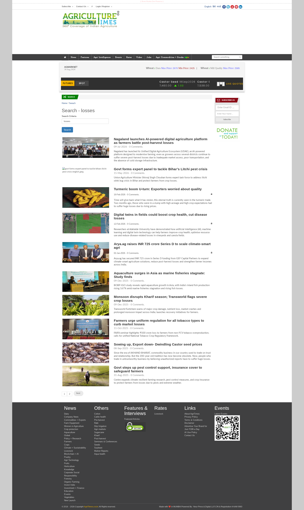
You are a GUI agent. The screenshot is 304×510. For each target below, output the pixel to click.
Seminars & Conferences (105, 441)
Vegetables (69, 497)
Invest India (69, 485)
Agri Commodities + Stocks (170, 57)
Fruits (66, 463)
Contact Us (189, 435)
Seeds (97, 445)
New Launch (69, 500)
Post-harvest (100, 438)
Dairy (66, 414)
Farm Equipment (71, 423)
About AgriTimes (192, 414)
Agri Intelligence (102, 57)
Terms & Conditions (193, 420)
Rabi (96, 423)
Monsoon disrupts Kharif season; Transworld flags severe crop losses (160, 298)
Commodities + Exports (75, 420)
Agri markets (100, 429)
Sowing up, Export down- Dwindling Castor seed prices (159, 344)
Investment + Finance (74, 488)
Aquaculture (69, 432)
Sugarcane (99, 432)
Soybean (98, 448)
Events (118, 57)
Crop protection (71, 429)
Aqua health (99, 454)
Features (85, 57)
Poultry (67, 457)
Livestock (68, 451)
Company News (71, 417)
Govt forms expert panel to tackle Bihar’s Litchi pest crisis (160, 169)
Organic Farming (71, 482)
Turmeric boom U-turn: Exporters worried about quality (158, 189)
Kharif (97, 435)
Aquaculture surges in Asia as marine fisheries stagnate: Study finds (159, 275)
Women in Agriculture (74, 426)
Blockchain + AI (71, 454)
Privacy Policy (191, 417)
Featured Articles (132, 419)
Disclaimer (189, 423)
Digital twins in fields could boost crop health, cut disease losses (160, 216)
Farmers (68, 441)
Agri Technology (71, 460)
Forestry (68, 478)
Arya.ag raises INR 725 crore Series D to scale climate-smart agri (162, 245)
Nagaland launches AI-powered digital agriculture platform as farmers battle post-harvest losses (160, 141)
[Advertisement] (182, 32)
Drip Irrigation (100, 426)
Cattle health (100, 417)
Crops (67, 445)
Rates (129, 57)
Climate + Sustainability (75, 448)
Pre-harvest (99, 420)
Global (67, 435)
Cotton (97, 414)
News (73, 57)
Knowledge (69, 469)
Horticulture (69, 466)
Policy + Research (72, 438)
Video (139, 57)
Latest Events (221, 414)
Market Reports (101, 451)
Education (68, 491)
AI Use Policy (190, 432)
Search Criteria (69, 116)
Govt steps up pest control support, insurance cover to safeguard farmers (158, 369)
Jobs (149, 57)
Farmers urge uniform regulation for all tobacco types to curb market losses (159, 322)
